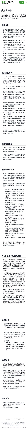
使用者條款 (10, 425)
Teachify (25, 427)
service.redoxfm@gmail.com (12, 336)
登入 (22, 2)
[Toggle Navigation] (26, 2)
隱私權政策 (17, 425)
